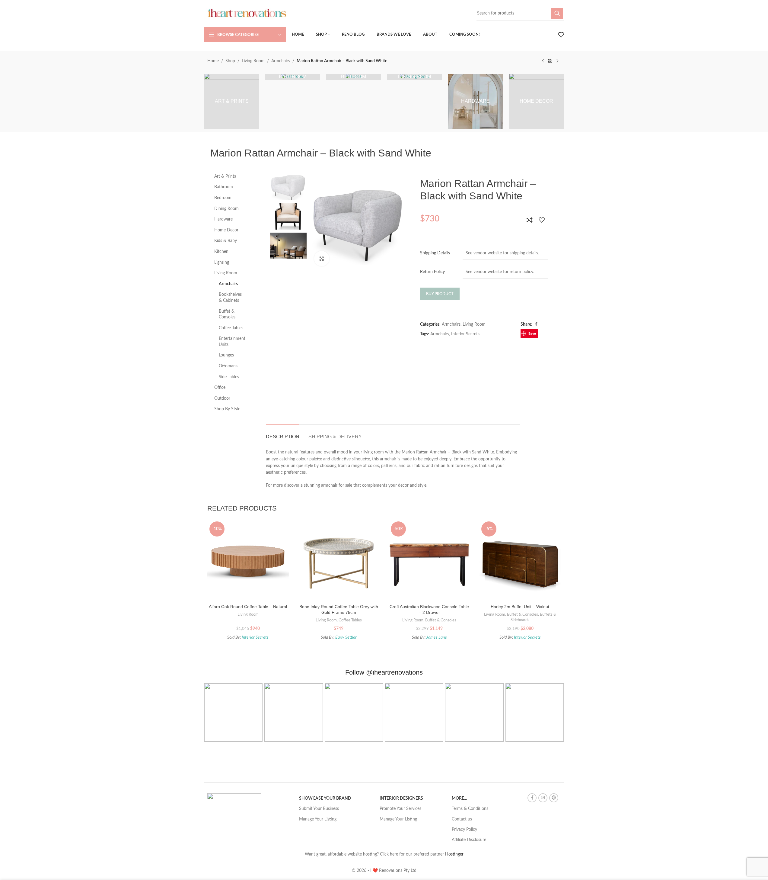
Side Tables (229, 377)
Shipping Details (435, 253)
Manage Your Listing (317, 819)
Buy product (440, 294)
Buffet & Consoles (227, 314)
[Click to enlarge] (321, 258)
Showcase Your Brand (325, 798)
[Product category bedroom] (353, 77)
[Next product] (557, 61)
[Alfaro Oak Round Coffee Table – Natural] (248, 560)
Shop (230, 61)
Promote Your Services (400, 809)
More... (459, 798)
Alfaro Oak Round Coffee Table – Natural (248, 606)
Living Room (253, 61)
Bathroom (223, 187)
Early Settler (346, 637)
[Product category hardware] (475, 101)
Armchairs (280, 61)
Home (213, 61)
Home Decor (226, 230)
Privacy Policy (464, 829)
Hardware (223, 219)
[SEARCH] (557, 13)
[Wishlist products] (561, 35)
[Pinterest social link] (553, 797)
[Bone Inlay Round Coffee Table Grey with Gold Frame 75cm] (339, 560)
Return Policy (432, 272)
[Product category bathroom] (292, 77)
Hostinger (454, 854)
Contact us (462, 819)
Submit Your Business (319, 809)
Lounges (226, 355)
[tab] (282, 433)
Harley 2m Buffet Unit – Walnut (520, 606)
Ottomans (228, 366)
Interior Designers (401, 798)
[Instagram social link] (542, 797)
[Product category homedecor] (536, 101)
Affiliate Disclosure (469, 840)
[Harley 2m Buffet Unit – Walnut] (520, 560)
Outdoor (222, 398)
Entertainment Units (232, 342)
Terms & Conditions (470, 809)
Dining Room (226, 209)
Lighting (221, 262)
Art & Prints (225, 176)
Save (532, 333)
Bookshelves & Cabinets (230, 297)
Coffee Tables (231, 328)
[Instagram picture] (233, 712)
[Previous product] (543, 61)
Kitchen (221, 252)
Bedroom (222, 198)
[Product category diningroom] (414, 77)
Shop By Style (227, 409)
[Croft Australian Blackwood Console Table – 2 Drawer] (429, 560)
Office (219, 387)
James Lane (436, 637)
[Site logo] (246, 13)
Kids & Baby (225, 241)
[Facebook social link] (536, 324)
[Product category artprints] (231, 101)
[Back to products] (550, 61)
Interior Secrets (465, 334)
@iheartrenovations (394, 672)
